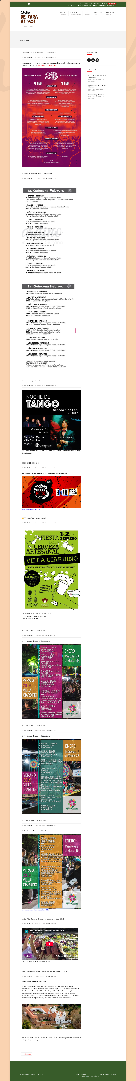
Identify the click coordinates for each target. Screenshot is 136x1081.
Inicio (80, 3)
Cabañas (85, 3)
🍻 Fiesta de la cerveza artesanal (34, 518)
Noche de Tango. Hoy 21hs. (32, 381)
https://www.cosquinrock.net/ (47, 65)
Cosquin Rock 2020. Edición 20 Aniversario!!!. (39, 53)
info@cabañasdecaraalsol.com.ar (104, 5)
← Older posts (26, 1054)
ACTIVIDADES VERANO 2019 (34, 631)
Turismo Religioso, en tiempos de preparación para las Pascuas (44, 971)
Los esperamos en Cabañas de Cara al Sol (35, 910)
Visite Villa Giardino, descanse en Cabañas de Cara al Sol (43, 919)
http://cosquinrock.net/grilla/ (31, 509)
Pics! (91, 3)
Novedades (96, 3)
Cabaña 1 (83, 1076)
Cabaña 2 (90, 1076)
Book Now (112, 3)
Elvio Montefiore (28, 57)
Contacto (104, 3)
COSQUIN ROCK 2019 (30, 463)
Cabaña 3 (96, 1076)
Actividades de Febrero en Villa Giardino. (37, 173)
